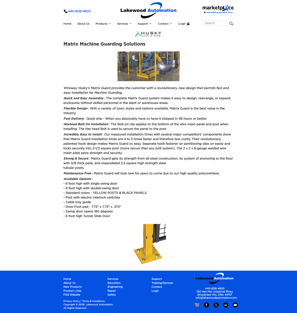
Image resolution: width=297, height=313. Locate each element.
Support (143, 24)
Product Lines (72, 291)
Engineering (115, 287)
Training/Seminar (162, 283)
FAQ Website (71, 295)
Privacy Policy (71, 301)
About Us (83, 24)
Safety (112, 295)
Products (101, 24)
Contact (163, 24)
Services (122, 24)
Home (67, 24)
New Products (72, 287)
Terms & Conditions (93, 301)
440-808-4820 (79, 11)
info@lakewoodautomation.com (216, 298)
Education (114, 283)
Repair (112, 291)
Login (182, 24)
